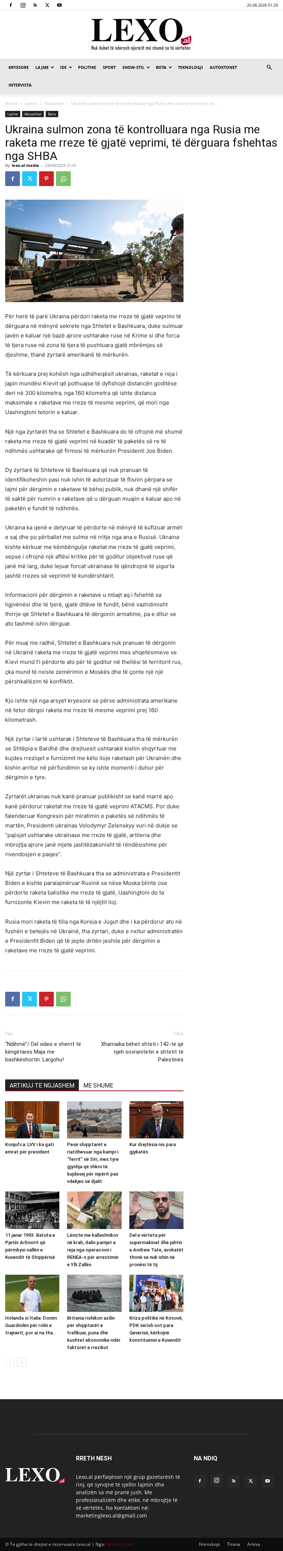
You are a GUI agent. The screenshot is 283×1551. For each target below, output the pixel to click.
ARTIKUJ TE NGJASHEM (42, 1085)
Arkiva (253, 1544)
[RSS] (35, 5)
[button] (269, 67)
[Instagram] (22, 5)
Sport (109, 67)
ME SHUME (98, 1085)
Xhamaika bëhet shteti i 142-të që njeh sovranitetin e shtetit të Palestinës (142, 1052)
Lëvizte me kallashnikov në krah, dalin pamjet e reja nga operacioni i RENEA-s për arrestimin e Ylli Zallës (92, 1249)
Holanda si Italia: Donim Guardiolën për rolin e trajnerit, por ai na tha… (31, 1325)
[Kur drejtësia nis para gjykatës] (156, 1119)
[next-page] (21, 1362)
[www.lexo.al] (141, 35)
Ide (63, 67)
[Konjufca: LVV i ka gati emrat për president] (32, 1119)
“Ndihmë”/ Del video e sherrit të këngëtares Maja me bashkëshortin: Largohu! (43, 1052)
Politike (87, 67)
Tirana (233, 1544)
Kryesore (18, 67)
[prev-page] (9, 1362)
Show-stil (133, 67)
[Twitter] (47, 5)
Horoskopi (209, 1544)
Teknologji (190, 67)
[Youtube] (59, 5)
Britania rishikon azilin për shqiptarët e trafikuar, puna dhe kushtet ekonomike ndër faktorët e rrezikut (93, 1332)
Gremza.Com (119, 1544)
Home (11, 103)
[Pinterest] (46, 178)
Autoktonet (223, 67)
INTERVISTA (20, 85)
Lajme (42, 67)
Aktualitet (54, 103)
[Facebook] (10, 5)
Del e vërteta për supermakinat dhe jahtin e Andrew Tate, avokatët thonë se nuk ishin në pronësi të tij (156, 1249)
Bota (161, 67)
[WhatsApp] (63, 178)
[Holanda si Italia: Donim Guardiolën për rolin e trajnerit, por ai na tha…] (32, 1293)
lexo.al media (25, 165)
